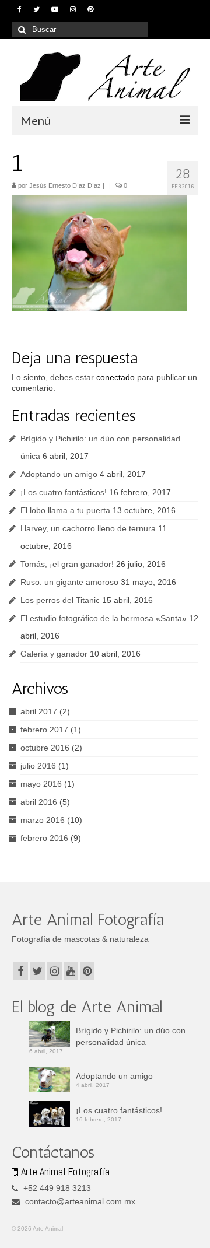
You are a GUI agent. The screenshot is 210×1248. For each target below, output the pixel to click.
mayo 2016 (41, 783)
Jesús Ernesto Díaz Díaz (65, 185)
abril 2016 (38, 802)
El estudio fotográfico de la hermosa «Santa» (103, 618)
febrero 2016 (44, 838)
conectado (115, 377)
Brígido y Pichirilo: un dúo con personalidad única (131, 1036)
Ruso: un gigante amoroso (69, 582)
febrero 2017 (44, 729)
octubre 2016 (44, 747)
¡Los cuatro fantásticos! (63, 492)
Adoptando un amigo (58, 474)
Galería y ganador (54, 653)
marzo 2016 (42, 820)
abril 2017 (38, 711)
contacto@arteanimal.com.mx (79, 1201)
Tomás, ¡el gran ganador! (67, 564)
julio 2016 (38, 765)
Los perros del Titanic (60, 600)
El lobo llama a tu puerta (65, 510)
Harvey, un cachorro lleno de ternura (88, 528)
